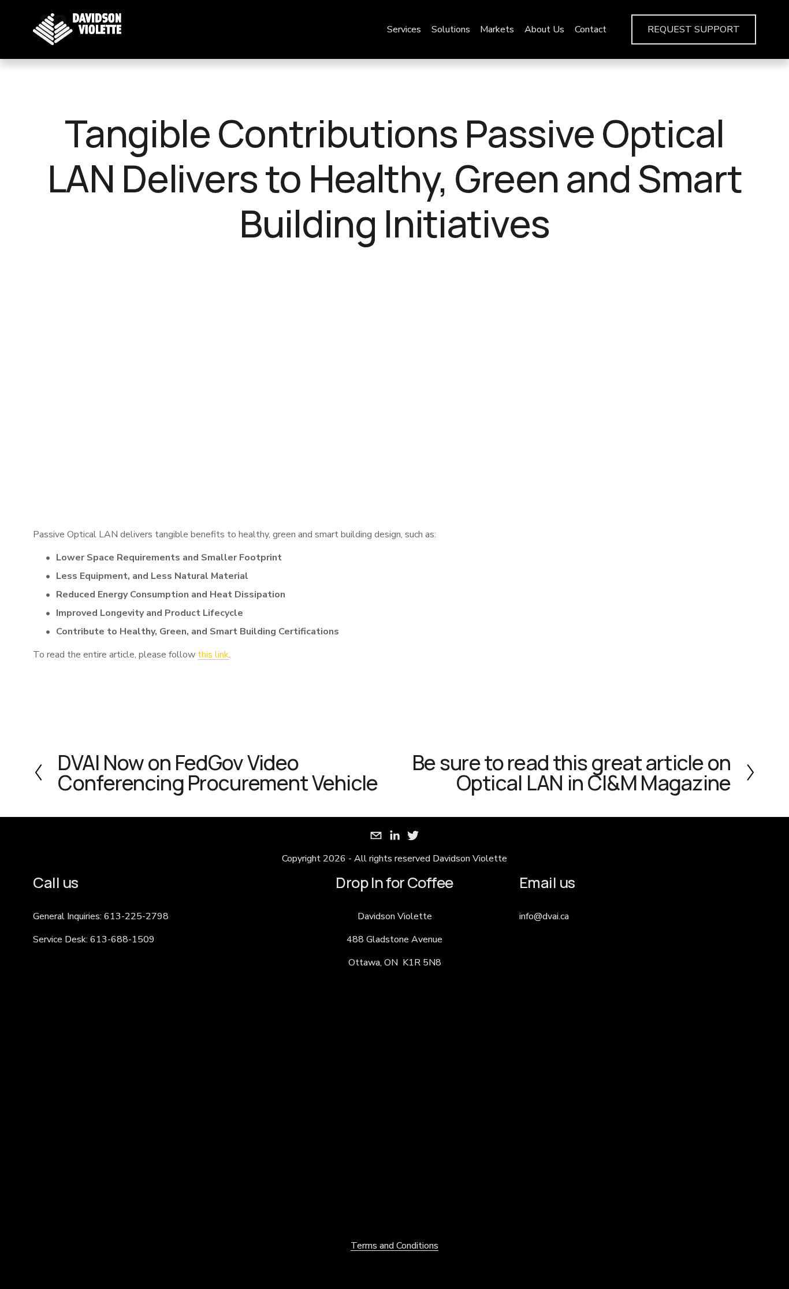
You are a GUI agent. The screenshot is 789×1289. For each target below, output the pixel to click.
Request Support (693, 29)
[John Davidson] (394, 835)
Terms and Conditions (394, 1245)
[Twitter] (413, 835)
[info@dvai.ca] (376, 835)
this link (213, 654)
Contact (590, 29)
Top (764, 1263)
